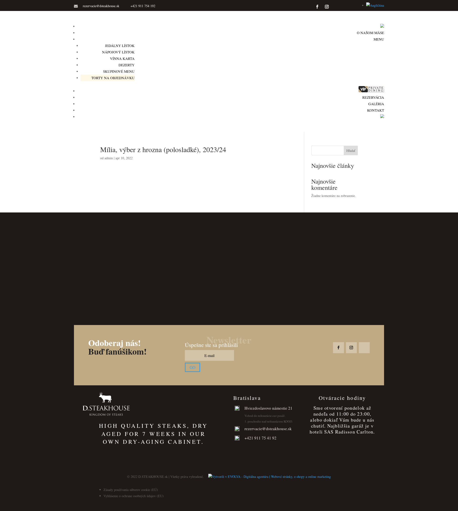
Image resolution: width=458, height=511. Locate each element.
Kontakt (375, 110)
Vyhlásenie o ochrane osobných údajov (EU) (134, 496)
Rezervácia (373, 97)
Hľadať (350, 150)
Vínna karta (122, 58)
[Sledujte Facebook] (317, 6)
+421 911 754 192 (142, 6)
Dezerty (127, 64)
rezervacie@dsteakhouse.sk (101, 6)
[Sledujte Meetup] (351, 6)
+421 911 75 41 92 (260, 438)
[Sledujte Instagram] (327, 6)
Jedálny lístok (120, 45)
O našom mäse (370, 32)
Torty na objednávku (113, 77)
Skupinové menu (119, 71)
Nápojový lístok (118, 52)
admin (108, 158)
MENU (379, 39)
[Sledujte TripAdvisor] (336, 6)
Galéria (376, 103)
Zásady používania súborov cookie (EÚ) (131, 489)
